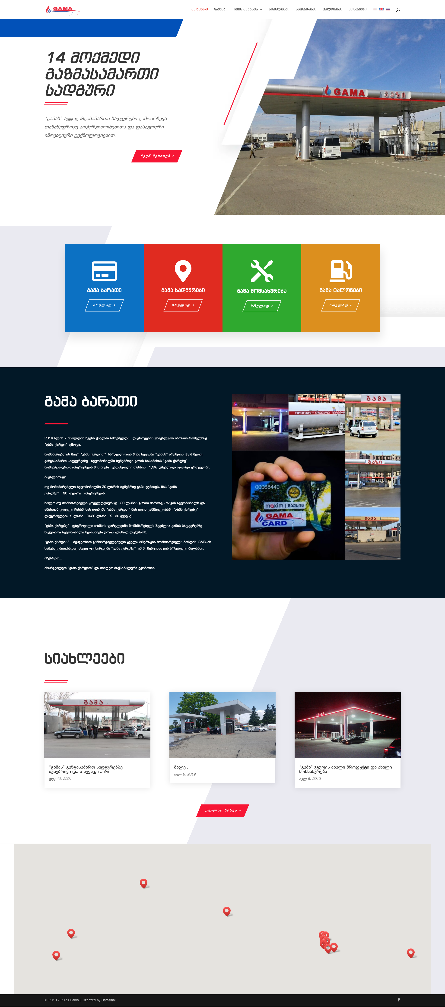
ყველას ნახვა (221, 810)
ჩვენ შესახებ (246, 9)
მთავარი (199, 9)
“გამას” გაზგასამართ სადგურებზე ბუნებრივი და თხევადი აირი (86, 769)
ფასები (221, 9)
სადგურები (306, 9)
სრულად (103, 305)
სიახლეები (279, 9)
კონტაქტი (358, 9)
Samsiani (108, 1000)
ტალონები (332, 9)
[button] (335, 948)
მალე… (182, 767)
